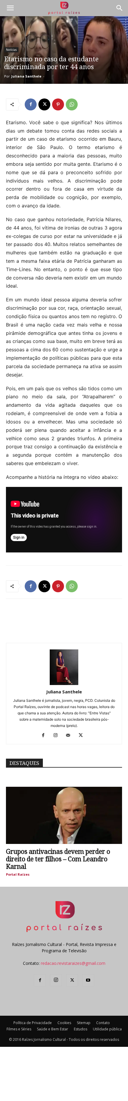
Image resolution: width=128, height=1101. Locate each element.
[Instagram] (58, 735)
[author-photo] (64, 683)
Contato (103, 1022)
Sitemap (83, 1022)
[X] (44, 104)
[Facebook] (31, 104)
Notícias (11, 50)
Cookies (64, 1022)
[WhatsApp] (72, 104)
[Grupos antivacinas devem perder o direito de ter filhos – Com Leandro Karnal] (64, 815)
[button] (10, 8)
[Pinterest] (58, 104)
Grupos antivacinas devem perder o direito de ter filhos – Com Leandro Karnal (58, 859)
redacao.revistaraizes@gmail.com (73, 963)
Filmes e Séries (19, 1029)
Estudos (80, 1029)
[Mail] (70, 735)
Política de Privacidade (32, 1022)
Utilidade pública (107, 1029)
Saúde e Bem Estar (52, 1029)
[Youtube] (88, 980)
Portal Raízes (17, 874)
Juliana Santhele (26, 76)
